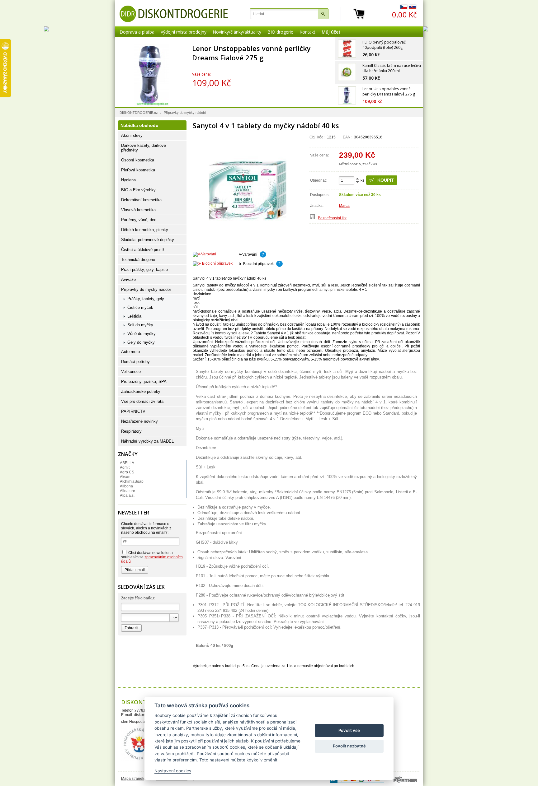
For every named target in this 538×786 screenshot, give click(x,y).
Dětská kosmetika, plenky (144, 229)
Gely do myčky (141, 342)
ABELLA (127, 463)
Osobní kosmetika (137, 160)
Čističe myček (140, 307)
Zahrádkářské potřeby (140, 391)
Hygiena (128, 180)
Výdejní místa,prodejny (183, 32)
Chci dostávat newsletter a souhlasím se (152, 557)
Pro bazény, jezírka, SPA (144, 381)
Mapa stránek (132, 778)
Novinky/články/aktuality (237, 32)
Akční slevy (132, 135)
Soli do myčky (140, 325)
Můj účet (331, 32)
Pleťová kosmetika (138, 170)
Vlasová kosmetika (138, 209)
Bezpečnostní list (332, 218)
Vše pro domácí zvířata (142, 401)
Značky (128, 454)
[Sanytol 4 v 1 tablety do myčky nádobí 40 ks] (247, 190)
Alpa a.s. (127, 495)
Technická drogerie (138, 259)
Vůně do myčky (141, 333)
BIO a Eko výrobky (138, 190)
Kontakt (307, 32)
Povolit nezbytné (349, 745)
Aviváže (128, 279)
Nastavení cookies (172, 770)
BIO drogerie (280, 32)
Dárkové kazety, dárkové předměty (143, 147)
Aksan (125, 477)
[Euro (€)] (412, 8)
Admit (125, 467)
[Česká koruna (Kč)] (403, 8)
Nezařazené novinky (139, 421)
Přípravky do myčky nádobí (185, 112)
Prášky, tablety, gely (145, 298)
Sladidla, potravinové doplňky (147, 239)
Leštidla (134, 316)
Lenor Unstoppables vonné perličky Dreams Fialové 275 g (252, 53)
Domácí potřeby (135, 361)
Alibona (126, 486)
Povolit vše (349, 730)
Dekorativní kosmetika (141, 200)
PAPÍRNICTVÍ (134, 411)
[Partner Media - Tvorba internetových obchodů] (405, 779)
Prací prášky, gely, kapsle (144, 269)
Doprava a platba (137, 32)
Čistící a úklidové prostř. (143, 249)
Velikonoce (131, 371)
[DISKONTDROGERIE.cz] (174, 14)
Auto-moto (130, 351)
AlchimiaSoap (132, 481)
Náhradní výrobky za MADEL (147, 441)
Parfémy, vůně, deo (138, 219)
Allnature (127, 491)
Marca (344, 205)
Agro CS (127, 472)
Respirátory (131, 431)
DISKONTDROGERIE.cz (139, 112)
